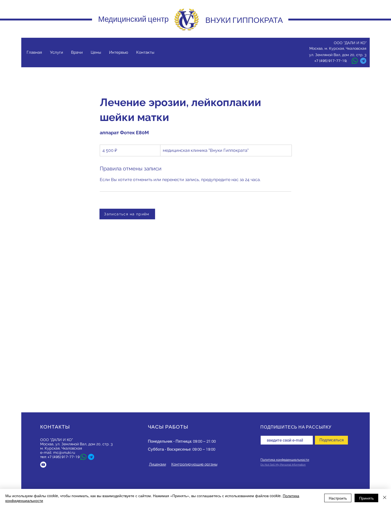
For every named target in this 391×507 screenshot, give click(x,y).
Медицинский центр (133, 19)
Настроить (338, 498)
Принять (366, 498)
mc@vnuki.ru (64, 452)
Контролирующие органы (194, 464)
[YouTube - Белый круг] (43, 465)
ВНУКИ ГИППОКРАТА (244, 20)
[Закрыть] (384, 498)
